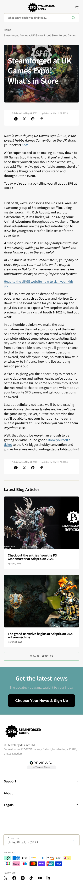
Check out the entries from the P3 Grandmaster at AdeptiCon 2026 (32, 557)
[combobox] (41, 17)
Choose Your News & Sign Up (41, 701)
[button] (5, 7)
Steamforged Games (18, 745)
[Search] (74, 17)
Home (7, 30)
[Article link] (41, 532)
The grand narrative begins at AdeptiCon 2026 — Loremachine (40, 635)
